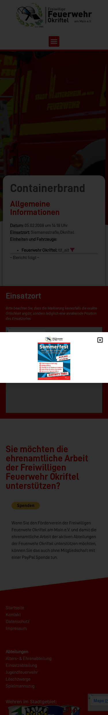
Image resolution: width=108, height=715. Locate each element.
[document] (54, 357)
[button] (100, 340)
